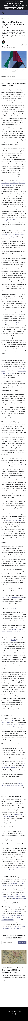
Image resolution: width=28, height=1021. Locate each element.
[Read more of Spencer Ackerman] (3, 42)
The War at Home (6, 19)
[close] (26, 5)
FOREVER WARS (11, 1011)
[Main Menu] (25, 13)
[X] (12, 1014)
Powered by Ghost (14, 1019)
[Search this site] (23, 13)
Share (23, 44)
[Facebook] (15, 1014)
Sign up (14, 1016)
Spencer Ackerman (7, 46)
